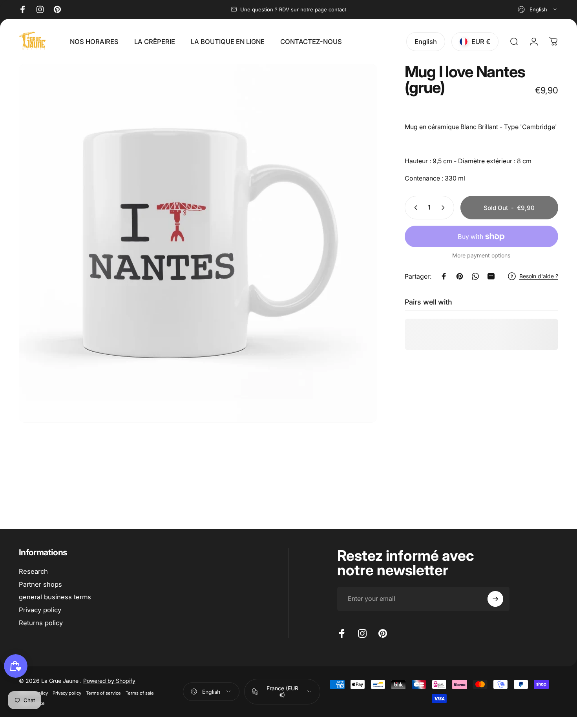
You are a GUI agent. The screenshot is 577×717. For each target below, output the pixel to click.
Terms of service (103, 693)
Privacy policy (40, 610)
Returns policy (41, 623)
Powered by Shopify (109, 680)
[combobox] (538, 9)
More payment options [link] (481, 255)
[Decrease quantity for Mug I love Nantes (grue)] (414, 207)
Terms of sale (140, 693)
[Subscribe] (495, 599)
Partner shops (40, 584)
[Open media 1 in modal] (198, 243)
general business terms (55, 597)
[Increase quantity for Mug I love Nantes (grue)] (445, 207)
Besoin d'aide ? (538, 276)
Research (33, 571)
